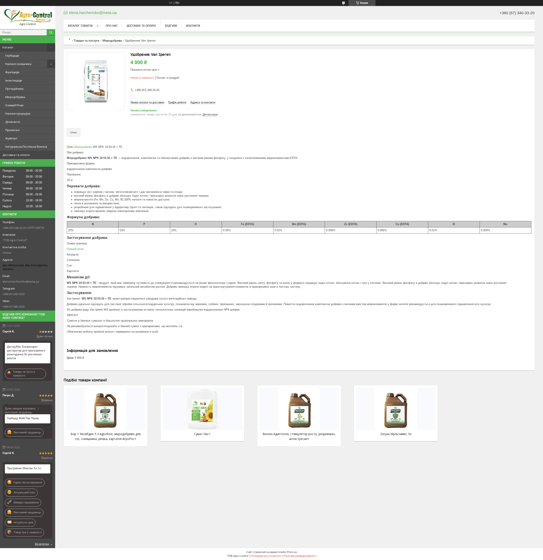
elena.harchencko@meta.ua (21, 281)
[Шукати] (51, 32)
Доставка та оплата (16, 155)
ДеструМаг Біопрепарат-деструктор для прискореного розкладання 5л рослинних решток (26, 352)
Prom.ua (292, 552)
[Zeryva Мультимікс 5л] (395, 409)
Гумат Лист (202, 434)
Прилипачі (12, 130)
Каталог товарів (80, 25)
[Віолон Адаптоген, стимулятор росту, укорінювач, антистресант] (299, 409)
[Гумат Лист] (202, 409)
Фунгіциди (12, 72)
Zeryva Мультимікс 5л (395, 434)
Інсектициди (13, 80)
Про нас (112, 25)
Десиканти (12, 122)
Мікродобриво (83, 146)
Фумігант (11, 138)
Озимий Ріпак (14, 105)
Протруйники (14, 89)
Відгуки (171, 25)
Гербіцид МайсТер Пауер (23, 418)
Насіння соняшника (18, 64)
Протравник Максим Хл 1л (24, 468)
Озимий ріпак (75, 249)
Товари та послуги (86, 40)
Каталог (8, 47)
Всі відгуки (42, 544)
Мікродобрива (15, 97)
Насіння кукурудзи (17, 113)
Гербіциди (12, 55)
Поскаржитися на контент (266, 555)
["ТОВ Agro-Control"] (27, 15)
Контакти (193, 25)
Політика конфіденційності (300, 555)
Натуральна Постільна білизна (26, 146)
